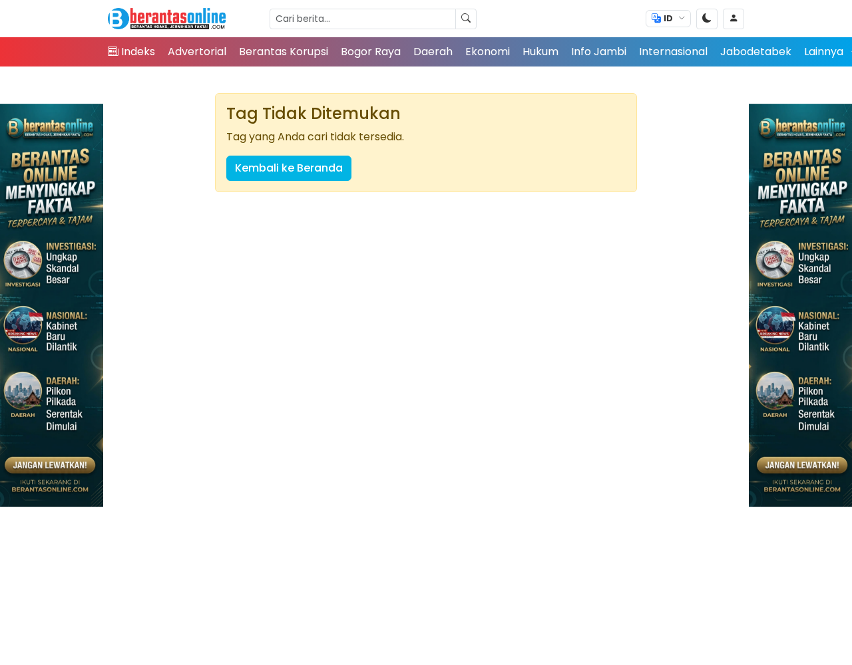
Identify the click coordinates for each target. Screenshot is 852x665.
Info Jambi (598, 51)
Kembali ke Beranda (289, 168)
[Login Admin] (733, 19)
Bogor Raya (371, 51)
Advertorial (197, 51)
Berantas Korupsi (283, 51)
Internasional (673, 51)
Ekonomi (487, 51)
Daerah (433, 51)
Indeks (138, 51)
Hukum (540, 51)
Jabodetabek (755, 51)
